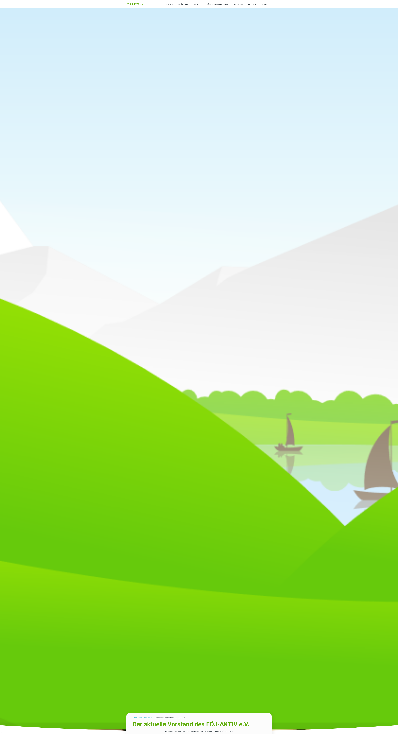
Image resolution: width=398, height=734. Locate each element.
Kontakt (264, 4)
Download (252, 4)
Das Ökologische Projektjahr (216, 4)
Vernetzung (238, 4)
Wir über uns (183, 4)
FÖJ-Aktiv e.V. (138, 718)
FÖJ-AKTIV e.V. (135, 4)
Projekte (196, 4)
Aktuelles (169, 4)
